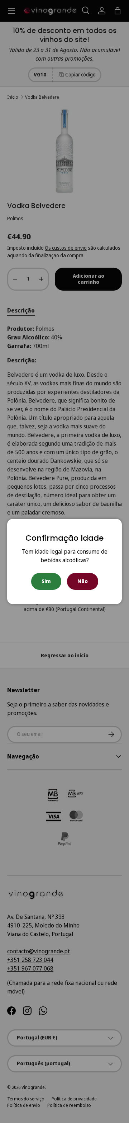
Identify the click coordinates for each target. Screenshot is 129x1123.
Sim (46, 581)
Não (82, 581)
